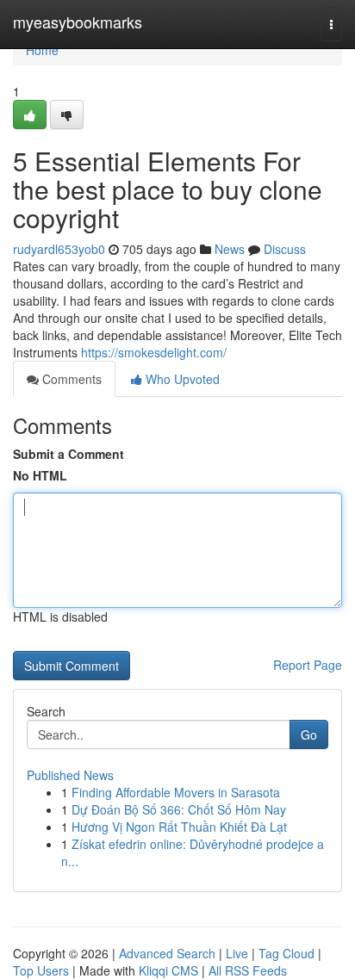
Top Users (41, 970)
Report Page (307, 664)
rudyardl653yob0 (59, 248)
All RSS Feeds (248, 970)
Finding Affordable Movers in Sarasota (176, 792)
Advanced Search (167, 953)
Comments (70, 378)
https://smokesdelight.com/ (154, 352)
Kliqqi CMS (168, 970)
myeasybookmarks (77, 21)
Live (237, 953)
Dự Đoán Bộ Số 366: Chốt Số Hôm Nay (179, 809)
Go (309, 734)
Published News (70, 775)
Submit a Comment (68, 453)
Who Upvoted (181, 378)
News (230, 248)
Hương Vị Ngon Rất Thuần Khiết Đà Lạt (179, 826)
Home (42, 50)
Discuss (285, 248)
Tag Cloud (286, 953)
